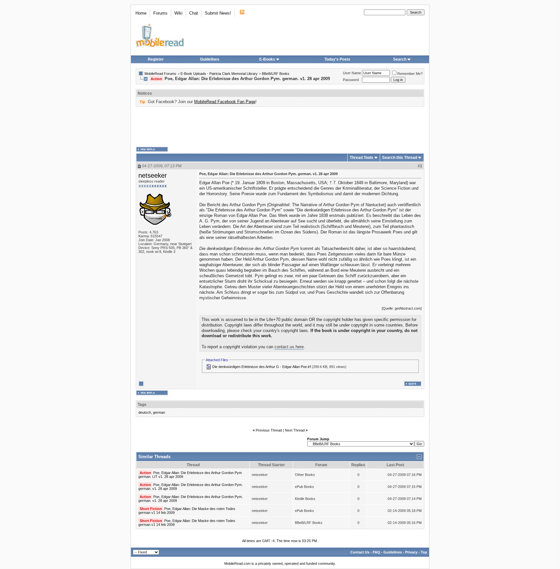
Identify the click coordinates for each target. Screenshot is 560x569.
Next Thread (295, 430)
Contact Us (359, 552)
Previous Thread (269, 430)
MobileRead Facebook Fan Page (224, 101)
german (159, 412)
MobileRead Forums (160, 74)
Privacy (411, 552)
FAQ (376, 552)
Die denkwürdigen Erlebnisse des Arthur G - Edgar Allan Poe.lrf (261, 367)
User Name (352, 73)
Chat (193, 13)
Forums (160, 13)
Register (156, 59)
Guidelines (209, 59)
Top (424, 552)
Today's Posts (337, 59)
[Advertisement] (280, 126)
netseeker (152, 175)
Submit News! (218, 13)
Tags (142, 404)
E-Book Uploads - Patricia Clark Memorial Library (219, 74)
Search (399, 59)
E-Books (267, 59)
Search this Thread (399, 157)
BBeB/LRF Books (275, 74)
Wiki (178, 13)
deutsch (144, 412)
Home (140, 13)
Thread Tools (361, 157)
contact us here (289, 346)
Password (351, 80)
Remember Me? (410, 74)
